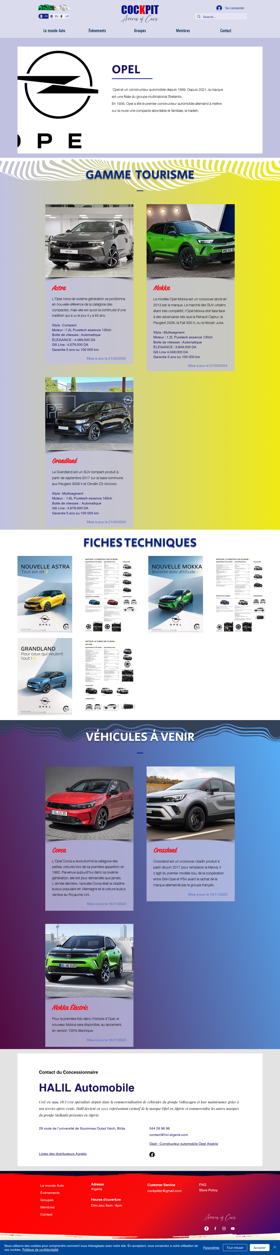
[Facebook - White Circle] (206, 1228)
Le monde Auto (52, 1185)
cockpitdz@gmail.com (164, 1191)
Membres (47, 1207)
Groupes (47, 1200)
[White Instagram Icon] (224, 1228)
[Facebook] (152, 1154)
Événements (50, 1193)
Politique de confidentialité (40, 1249)
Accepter (260, 1247)
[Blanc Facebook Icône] (215, 1228)
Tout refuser (235, 1247)
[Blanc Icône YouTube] (233, 1228)
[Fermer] (274, 1247)
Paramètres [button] (211, 1247)
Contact (46, 1214)
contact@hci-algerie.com (168, 1135)
